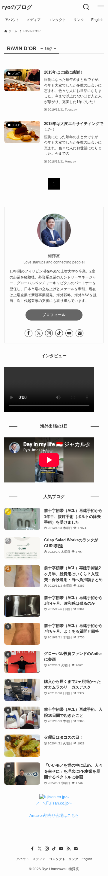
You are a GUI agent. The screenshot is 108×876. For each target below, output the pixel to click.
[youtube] (69, 333)
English (87, 859)
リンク (73, 859)
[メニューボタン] (101, 7)
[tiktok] (59, 333)
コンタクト (57, 859)
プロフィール (54, 315)
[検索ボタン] (86, 7)
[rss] (68, 848)
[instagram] (49, 333)
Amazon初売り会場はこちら (54, 815)
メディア (39, 859)
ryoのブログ (17, 7)
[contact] (79, 333)
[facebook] (28, 333)
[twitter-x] (39, 333)
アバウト (22, 859)
